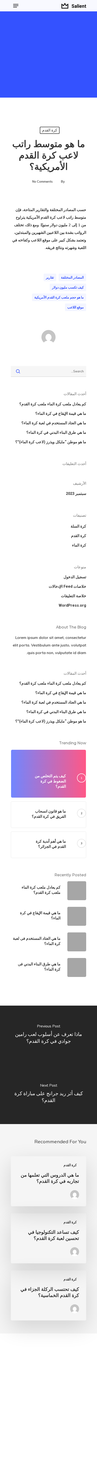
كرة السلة (78, 526)
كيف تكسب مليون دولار (68, 287)
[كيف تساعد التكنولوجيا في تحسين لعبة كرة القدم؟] (48, 1238)
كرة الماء (79, 545)
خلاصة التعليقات (73, 596)
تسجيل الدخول (75, 577)
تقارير (50, 277)
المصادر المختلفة (72, 277)
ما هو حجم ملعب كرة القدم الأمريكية (59, 297)
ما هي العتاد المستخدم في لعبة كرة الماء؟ (53, 423)
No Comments (42, 181)
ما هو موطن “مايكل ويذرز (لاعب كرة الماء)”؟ (50, 442)
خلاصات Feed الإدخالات (67, 586)
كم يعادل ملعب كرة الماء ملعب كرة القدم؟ (52, 404)
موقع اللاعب (75, 307)
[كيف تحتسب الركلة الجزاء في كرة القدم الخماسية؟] (48, 1295)
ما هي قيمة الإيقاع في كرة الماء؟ (60, 413)
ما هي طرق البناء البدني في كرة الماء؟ (56, 432)
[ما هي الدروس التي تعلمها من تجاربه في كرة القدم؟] (48, 1181)
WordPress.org (72, 605)
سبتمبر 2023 (76, 493)
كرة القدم (49, 130)
